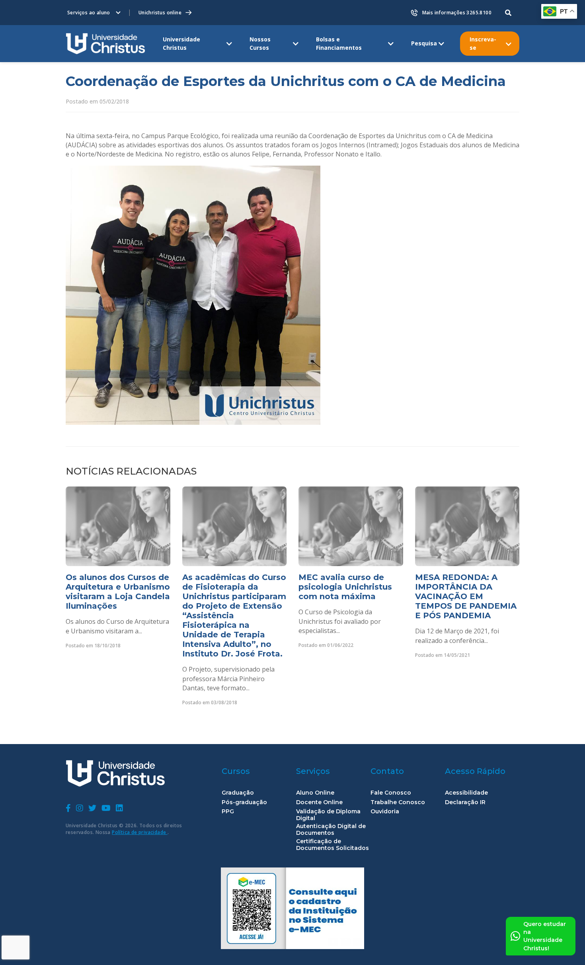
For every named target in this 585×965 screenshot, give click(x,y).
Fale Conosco (390, 792)
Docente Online (319, 802)
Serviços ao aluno (88, 12)
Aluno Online (315, 792)
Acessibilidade (466, 792)
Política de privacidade (140, 832)
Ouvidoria (384, 811)
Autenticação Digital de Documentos (331, 829)
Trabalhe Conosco (397, 802)
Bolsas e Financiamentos (339, 43)
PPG (228, 811)
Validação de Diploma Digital (328, 815)
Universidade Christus (181, 43)
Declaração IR (465, 802)
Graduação (238, 792)
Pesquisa (424, 43)
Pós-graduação (244, 802)
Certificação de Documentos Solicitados (332, 845)
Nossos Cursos (260, 43)
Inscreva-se (483, 43)
